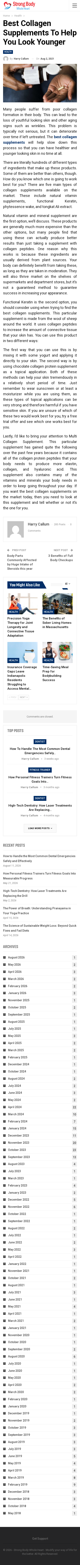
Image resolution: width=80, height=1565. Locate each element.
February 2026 (17, 986)
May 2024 (14, 1100)
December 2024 (18, 1064)
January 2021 (17, 1328)
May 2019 (14, 1463)
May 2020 (14, 1377)
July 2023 (14, 1171)
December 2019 (18, 1413)
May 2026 (14, 964)
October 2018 (17, 1506)
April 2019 (15, 1470)
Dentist (40, 741)
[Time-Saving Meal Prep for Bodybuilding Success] (57, 652)
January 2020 (17, 1406)
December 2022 (18, 1199)
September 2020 (19, 1349)
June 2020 (15, 1370)
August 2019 (16, 1442)
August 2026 (16, 957)
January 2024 (17, 1128)
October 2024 (17, 1071)
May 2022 (14, 1249)
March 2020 (16, 1392)
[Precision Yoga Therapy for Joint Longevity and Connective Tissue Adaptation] (22, 603)
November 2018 (18, 1499)
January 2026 (17, 993)
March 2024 (16, 1114)
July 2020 (14, 1363)
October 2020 (17, 1342)
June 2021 (15, 1299)
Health (8, 52)
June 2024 (15, 1092)
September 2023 (19, 1157)
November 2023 (18, 1142)
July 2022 (14, 1235)
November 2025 (18, 1000)
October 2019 (17, 1427)
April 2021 (15, 1313)
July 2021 (14, 1292)
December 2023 (18, 1135)
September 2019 (19, 1434)
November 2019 (18, 1420)
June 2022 (15, 1242)
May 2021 (14, 1306)
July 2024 (14, 1085)
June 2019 (15, 1456)
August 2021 (16, 1285)
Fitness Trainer (40, 769)
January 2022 (17, 1264)
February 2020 (17, 1399)
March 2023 (16, 1178)
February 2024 (17, 1121)
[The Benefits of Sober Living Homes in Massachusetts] (57, 603)
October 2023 (17, 1149)
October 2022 (17, 1214)
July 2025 (14, 1028)
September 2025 (19, 1014)
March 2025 (16, 1050)
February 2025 (17, 1057)
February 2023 (17, 1185)
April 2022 (15, 1256)
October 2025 (17, 1007)
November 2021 (18, 1270)
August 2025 (16, 1021)
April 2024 (15, 1107)
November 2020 (18, 1335)
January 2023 (17, 1192)
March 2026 (16, 979)
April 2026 (15, 971)
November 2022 (18, 1206)
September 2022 (19, 1221)
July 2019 (14, 1449)
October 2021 (17, 1278)
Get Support (40, 1538)
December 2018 (18, 1491)
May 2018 (14, 1513)
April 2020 (15, 1384)
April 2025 (15, 1043)
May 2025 (14, 1035)
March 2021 (16, 1320)
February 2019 (17, 1484)
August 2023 (16, 1164)
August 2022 (16, 1228)
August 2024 (16, 1078)
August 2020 (16, 1356)
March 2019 (16, 1477)
